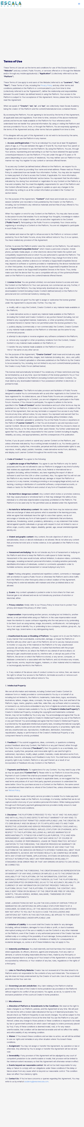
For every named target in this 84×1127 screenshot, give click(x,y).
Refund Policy (14, 790)
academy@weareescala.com (36, 1081)
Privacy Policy (46, 85)
